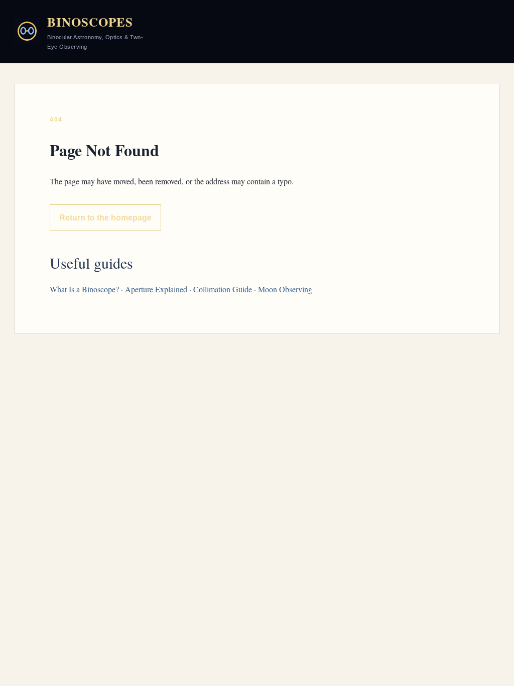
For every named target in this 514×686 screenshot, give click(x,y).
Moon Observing (285, 289)
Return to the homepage (105, 217)
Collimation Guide (222, 289)
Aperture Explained (156, 289)
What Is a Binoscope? (84, 289)
